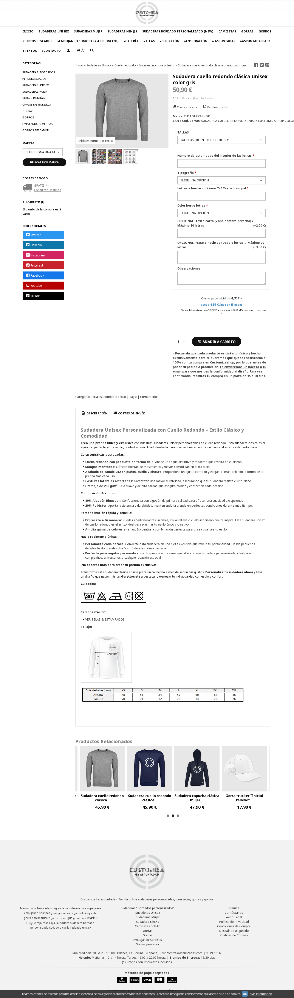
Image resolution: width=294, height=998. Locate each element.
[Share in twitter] (262, 65)
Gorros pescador (35, 130)
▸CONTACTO (51, 51)
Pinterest (36, 265)
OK (245, 994)
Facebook (37, 275)
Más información (261, 994)
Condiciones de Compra (234, 926)
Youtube (36, 286)
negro (31, 922)
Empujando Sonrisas (37, 124)
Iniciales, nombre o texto (108, 397)
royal (52, 923)
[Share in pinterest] (267, 65)
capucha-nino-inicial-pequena (83, 908)
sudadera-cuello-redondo (65, 927)
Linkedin (36, 245)
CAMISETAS (227, 31)
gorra (54, 913)
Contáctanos (234, 913)
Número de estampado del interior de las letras (215, 155)
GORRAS (247, 31)
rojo (39, 923)
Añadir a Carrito (219, 341)
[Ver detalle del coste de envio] (28, 188)
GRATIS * (40, 185)
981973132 (213, 953)
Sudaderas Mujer (34, 92)
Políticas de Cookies (234, 935)
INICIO (28, 31)
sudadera (62, 923)
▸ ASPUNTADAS (223, 41)
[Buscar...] (92, 50)
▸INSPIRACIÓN (195, 41)
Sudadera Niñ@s (34, 98)
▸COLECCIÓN (169, 41)
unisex (86, 927)
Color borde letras (192, 205)
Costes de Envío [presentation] (131, 413)
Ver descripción (217, 107)
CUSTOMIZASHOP (197, 116)
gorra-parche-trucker (37, 918)
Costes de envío (188, 107)
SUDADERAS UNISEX (54, 31)
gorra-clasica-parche (85, 913)
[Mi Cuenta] (68, 50)
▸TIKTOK (30, 51)
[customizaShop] (147, 13)
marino (92, 917)
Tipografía (186, 173)
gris (69, 918)
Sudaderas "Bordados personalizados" (38, 75)
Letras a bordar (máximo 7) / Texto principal (213, 188)
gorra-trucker (59, 918)
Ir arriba (233, 908)
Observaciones (188, 268)
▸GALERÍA (131, 41)
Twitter (35, 235)
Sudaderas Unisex (35, 85)
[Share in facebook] (256, 65)
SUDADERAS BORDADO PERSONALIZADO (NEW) (177, 31)
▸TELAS (149, 41)
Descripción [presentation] (97, 413)
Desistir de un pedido (234, 931)
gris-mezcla (80, 918)
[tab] (94, 413)
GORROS (265, 31)
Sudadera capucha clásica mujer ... (197, 797)
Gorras (28, 111)
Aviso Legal (234, 917)
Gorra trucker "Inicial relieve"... (244, 797)
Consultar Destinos (47, 190)
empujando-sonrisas (37, 913)
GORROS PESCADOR (38, 41)
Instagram (37, 255)
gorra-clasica (65, 913)
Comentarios (149, 397)
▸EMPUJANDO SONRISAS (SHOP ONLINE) (88, 41)
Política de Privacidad (234, 922)
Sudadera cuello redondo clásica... (102, 797)
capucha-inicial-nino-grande (47, 908)
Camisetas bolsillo (36, 104)
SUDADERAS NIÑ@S (122, 31)
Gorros (28, 117)
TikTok (35, 296)
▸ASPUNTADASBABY (255, 41)
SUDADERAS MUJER (88, 31)
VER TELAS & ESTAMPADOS (105, 619)
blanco (24, 908)
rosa (45, 923)
